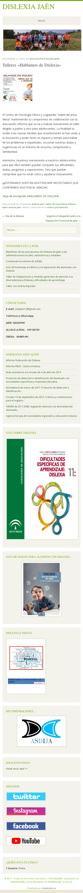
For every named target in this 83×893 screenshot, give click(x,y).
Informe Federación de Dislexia (23, 360)
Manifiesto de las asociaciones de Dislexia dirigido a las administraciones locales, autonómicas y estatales (36, 253)
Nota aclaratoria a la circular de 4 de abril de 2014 (33, 372)
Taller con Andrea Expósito (21, 286)
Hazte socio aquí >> (17, 768)
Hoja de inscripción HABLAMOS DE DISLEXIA (31, 196)
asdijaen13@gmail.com (28, 309)
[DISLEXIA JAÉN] (42, 50)
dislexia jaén (38, 204)
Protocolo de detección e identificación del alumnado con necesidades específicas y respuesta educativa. (37, 380)
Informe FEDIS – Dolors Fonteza (23, 366)
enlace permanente (57, 207)
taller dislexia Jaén (12, 207)
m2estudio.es (49, 888)
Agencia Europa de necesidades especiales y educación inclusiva (41, 416)
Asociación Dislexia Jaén (44, 58)
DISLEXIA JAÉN (29, 6)
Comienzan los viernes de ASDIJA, (24, 261)
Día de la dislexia (13, 216)
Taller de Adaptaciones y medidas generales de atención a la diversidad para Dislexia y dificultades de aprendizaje (39, 278)
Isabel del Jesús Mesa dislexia (60, 204)
